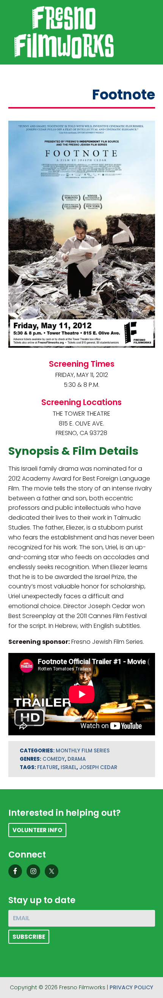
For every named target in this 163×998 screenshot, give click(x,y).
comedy (53, 759)
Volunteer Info (37, 830)
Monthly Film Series (83, 750)
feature (47, 767)
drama (76, 759)
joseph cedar (98, 767)
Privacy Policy (131, 987)
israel (69, 767)
